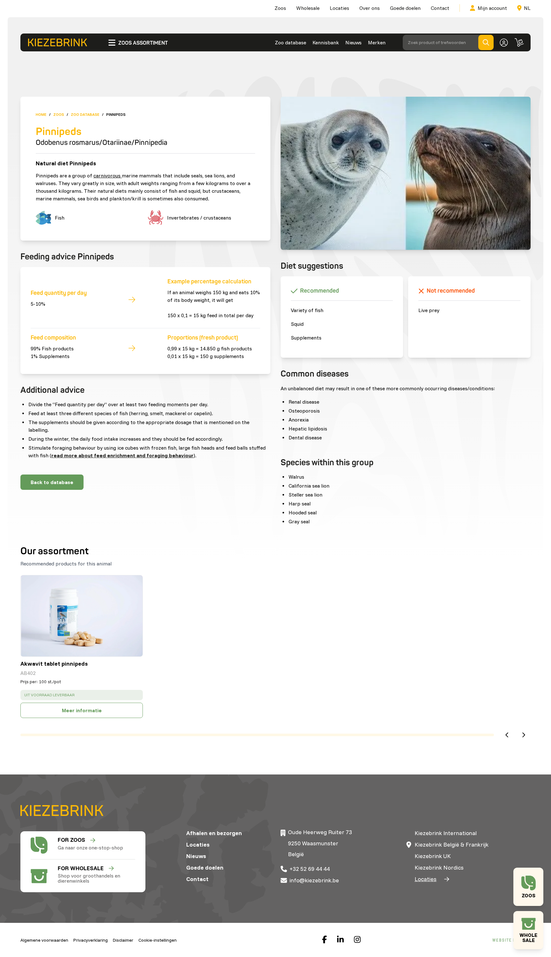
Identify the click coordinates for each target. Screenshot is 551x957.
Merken (377, 42)
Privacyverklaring (90, 940)
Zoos (280, 8)
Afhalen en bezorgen (214, 833)
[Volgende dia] (524, 735)
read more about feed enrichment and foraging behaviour (122, 455)
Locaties (339, 8)
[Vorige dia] (507, 735)
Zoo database (290, 42)
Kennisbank (325, 42)
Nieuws (353, 42)
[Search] (486, 42)
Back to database (52, 482)
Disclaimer (123, 940)
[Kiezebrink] (57, 42)
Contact (440, 8)
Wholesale (308, 8)
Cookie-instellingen (157, 940)
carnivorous (107, 175)
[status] (81, 695)
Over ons (369, 8)
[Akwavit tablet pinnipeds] (81, 616)
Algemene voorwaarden (44, 940)
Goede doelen (405, 8)
